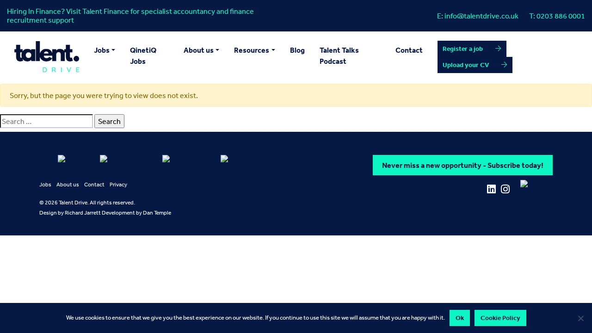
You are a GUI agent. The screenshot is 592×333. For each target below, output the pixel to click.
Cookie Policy (500, 318)
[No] (580, 318)
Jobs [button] (102, 50)
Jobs (45, 184)
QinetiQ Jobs (143, 55)
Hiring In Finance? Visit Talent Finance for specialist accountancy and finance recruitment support (130, 15)
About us (67, 184)
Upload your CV (466, 65)
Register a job (463, 48)
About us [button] (199, 50)
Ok (460, 318)
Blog (297, 50)
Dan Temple (157, 212)
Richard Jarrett (83, 212)
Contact (409, 50)
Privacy (118, 184)
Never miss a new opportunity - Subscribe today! (462, 165)
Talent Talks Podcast (339, 55)
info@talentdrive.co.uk (481, 15)
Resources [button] (251, 50)
